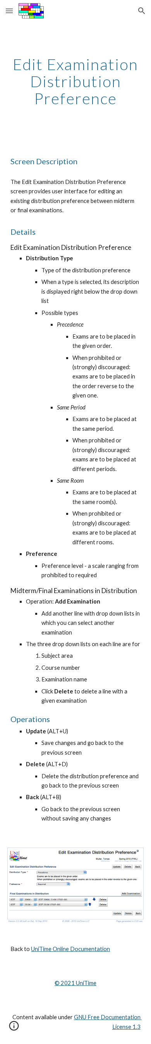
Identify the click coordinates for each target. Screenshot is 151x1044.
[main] (75, 81)
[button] (9, 10)
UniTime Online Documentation (70, 949)
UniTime (85, 983)
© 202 (63, 983)
